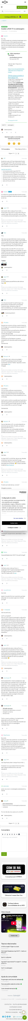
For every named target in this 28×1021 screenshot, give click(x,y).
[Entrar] (2, 11)
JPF (4, 158)
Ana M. (5, 530)
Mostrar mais (14, 935)
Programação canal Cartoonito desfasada (11, 979)
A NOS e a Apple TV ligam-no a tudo (10, 946)
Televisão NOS (5, 959)
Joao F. (5, 208)
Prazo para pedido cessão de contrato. (10, 984)
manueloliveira (7, 590)
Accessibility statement (21, 999)
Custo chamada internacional (8, 988)
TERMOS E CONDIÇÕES (12, 1012)
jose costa (6, 786)
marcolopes (6, 678)
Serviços (3, 965)
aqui (9, 364)
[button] (2, 7)
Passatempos (4, 954)
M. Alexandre (7, 609)
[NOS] (5, 2)
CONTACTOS (8, 1004)
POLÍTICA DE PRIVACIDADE (20, 1004)
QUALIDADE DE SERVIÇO (15, 1009)
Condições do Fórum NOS (7, 999)
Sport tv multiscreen (6, 957)
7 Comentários (5, 986)
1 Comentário (4, 990)
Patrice (5, 552)
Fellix (5, 232)
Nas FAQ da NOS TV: (6, 169)
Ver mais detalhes (18, 518)
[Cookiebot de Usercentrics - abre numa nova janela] (19, 492)
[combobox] (14, 11)
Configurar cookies (13, 527)
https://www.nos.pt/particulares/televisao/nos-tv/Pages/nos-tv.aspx (16, 70)
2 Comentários (5, 981)
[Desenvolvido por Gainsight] (14, 996)
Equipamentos (4, 948)
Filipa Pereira (7, 735)
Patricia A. (6, 356)
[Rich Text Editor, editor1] (14, 843)
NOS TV (4, 20)
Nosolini (6, 36)
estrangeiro (11, 125)
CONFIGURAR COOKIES (15, 1007)
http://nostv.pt (10, 465)
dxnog (5, 800)
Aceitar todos (14, 523)
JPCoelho (6, 322)
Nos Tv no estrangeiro (6, 968)
